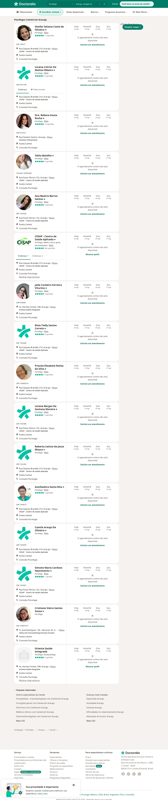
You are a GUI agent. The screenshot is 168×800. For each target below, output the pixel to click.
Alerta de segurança (94, 774)
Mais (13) (20, 720)
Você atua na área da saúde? (136, 4)
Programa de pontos (115, 12)
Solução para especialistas (97, 760)
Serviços (54, 772)
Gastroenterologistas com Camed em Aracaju (37, 716)
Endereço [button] (22, 89)
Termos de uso (92, 772)
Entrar (115, 4)
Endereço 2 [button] (37, 256)
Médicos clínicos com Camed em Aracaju (35, 712)
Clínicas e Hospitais (59, 760)
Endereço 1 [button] (23, 256)
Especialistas (56, 757)
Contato (18, 769)
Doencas (54, 774)
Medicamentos (57, 769)
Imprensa (18, 777)
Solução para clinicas (95, 763)
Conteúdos (90, 769)
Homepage (18, 730)
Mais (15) (90, 720)
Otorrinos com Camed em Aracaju (32, 707)
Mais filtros (141, 12)
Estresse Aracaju (94, 707)
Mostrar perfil (92, 254)
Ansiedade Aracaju (95, 703)
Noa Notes (93, 766)
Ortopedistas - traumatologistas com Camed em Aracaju (42, 698)
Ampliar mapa (132, 27)
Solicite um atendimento (92, 44)
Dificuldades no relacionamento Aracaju (105, 712)
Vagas (27, 772)
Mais (46, 32)
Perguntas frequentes (60, 777)
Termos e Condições (23, 774)
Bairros (94, 12)
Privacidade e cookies (24, 757)
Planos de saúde (57, 763)
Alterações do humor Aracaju (100, 716)
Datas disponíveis (75, 12)
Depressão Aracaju (95, 698)
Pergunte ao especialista (61, 766)
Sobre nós (19, 766)
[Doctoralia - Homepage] (29, 3)
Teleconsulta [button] (39, 89)
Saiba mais (42, 793)
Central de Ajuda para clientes (99, 777)
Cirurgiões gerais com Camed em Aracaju (35, 703)
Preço (88, 757)
